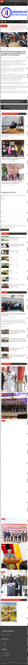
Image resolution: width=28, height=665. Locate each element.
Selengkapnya (4, 325)
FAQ (5, 643)
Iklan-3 (10, 263)
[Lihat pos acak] (25, 21)
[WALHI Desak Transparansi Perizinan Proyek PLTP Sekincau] (5, 347)
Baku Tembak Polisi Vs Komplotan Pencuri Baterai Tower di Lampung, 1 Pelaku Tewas (18, 355)
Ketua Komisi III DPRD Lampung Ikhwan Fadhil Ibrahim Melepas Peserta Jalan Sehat (12, 181)
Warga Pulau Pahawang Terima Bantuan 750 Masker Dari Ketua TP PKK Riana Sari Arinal (13, 157)
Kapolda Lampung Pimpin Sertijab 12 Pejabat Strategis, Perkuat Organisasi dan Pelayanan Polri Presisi (18, 330)
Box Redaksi (6, 651)
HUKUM (3, 309)
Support (5, 641)
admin (11, 136)
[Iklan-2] (5, 257)
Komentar (3, 197)
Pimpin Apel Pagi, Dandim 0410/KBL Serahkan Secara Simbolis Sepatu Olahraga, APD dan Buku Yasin (13, 100)
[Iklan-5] (5, 277)
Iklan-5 (10, 276)
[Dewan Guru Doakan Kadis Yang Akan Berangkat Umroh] (5, 284)
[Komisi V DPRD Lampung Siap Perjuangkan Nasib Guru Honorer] (13, 123)
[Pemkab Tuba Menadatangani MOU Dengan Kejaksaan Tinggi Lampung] (5, 243)
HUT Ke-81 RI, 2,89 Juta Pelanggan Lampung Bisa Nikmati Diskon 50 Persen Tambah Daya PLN (18, 27)
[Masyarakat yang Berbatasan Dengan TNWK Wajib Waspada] (5, 237)
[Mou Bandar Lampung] (5, 250)
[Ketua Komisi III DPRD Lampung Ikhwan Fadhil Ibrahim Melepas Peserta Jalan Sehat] (13, 170)
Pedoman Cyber (7, 654)
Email (2, 214)
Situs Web (3, 219)
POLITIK (2, 43)
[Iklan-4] (5, 270)
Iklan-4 (10, 269)
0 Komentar (14, 56)
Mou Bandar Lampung (14, 249)
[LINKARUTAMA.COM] (2, 21)
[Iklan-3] (5, 264)
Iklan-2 (10, 256)
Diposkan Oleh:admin (5, 56)
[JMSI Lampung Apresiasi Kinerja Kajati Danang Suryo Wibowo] (12, 302)
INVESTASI (4, 393)
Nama (2, 210)
